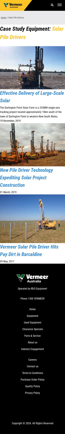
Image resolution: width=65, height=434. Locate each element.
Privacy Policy (32, 392)
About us (32, 342)
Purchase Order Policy (32, 379)
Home (3, 17)
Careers (32, 359)
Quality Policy (32, 386)
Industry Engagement (32, 349)
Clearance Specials (32, 329)
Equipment (32, 315)
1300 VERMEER (36, 298)
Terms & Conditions (32, 373)
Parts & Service (32, 335)
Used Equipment (32, 322)
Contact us (32, 366)
